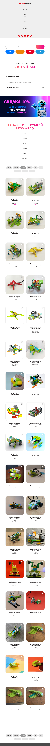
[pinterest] (25, 36)
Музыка (24, 155)
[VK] (10, 52)
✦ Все (25, 133)
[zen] (31, 36)
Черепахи (29, 167)
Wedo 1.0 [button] (25, 11)
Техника (25, 138)
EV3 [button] (25, 16)
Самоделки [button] (25, 28)
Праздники (24, 158)
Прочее (24, 160)
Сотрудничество (25, 30)
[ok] (28, 36)
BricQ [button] (25, 19)
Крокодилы (16, 167)
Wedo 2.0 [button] (25, 9)
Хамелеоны (25, 738)
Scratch (25, 23)
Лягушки (23, 167)
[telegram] (22, 36)
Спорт (25, 153)
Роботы (24, 143)
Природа (25, 148)
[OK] (20, 52)
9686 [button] (25, 21)
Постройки (25, 145)
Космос (24, 140)
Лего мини (25, 26)
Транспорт (25, 135)
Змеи (36, 167)
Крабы (41, 167)
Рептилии (9, 167)
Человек (25, 150)
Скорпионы (17, 738)
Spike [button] (25, 14)
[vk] (19, 36)
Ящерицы (32, 738)
